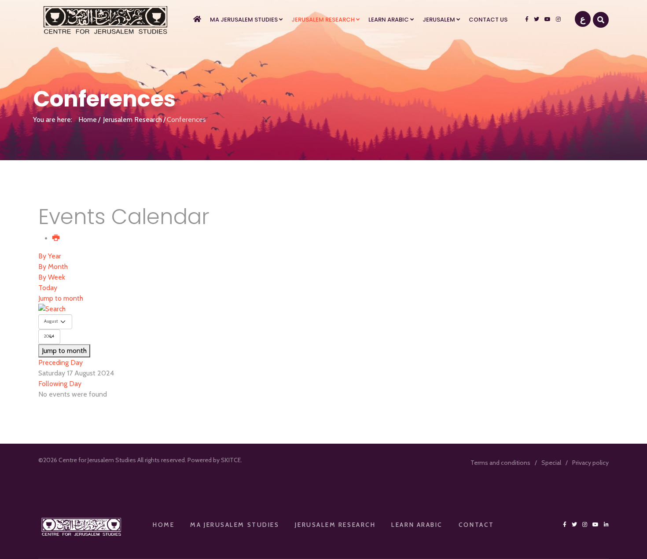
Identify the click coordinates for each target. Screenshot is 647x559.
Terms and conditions (500, 463)
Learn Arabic (388, 19)
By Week (51, 277)
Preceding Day (60, 362)
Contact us (488, 19)
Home (87, 119)
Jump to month (60, 298)
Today (47, 287)
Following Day (59, 383)
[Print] (56, 238)
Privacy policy (590, 463)
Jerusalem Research (323, 19)
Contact (476, 525)
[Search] (323, 309)
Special (551, 463)
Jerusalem (439, 19)
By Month (53, 266)
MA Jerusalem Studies (244, 19)
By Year (49, 256)
